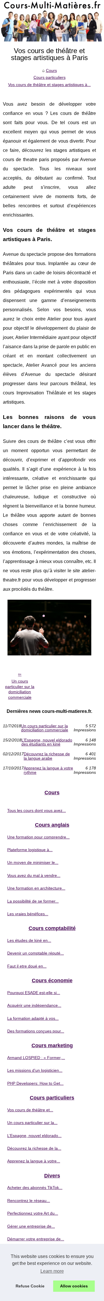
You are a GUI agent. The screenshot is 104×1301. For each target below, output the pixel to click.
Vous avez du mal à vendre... (33, 875)
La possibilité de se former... (33, 901)
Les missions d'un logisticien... (34, 1070)
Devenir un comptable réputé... (35, 953)
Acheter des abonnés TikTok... (34, 1187)
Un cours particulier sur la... (32, 1122)
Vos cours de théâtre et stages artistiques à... (49, 84)
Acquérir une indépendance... (34, 1005)
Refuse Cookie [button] (30, 1286)
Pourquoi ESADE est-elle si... (33, 992)
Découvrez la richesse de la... (34, 1148)
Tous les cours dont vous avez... (36, 810)
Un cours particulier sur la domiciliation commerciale (19, 689)
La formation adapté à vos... (33, 1018)
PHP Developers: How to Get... (35, 1083)
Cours (51, 70)
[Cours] (52, 21)
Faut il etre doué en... (27, 966)
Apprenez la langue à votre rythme (48, 770)
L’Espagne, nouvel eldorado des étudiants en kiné (46, 742)
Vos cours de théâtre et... (30, 1110)
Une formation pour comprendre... (38, 837)
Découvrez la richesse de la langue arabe (47, 756)
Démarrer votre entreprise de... (35, 1239)
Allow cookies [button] (74, 1286)
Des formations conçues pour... (35, 1031)
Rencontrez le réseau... (28, 1200)
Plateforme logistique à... (30, 849)
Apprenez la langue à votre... (33, 1161)
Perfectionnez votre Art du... (32, 1213)
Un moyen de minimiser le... (32, 862)
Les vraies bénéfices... (27, 914)
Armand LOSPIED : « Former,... (36, 1057)
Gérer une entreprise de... (31, 1226)
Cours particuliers (50, 77)
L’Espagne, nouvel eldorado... (34, 1135)
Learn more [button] (52, 1271)
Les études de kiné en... (29, 940)
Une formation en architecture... (36, 888)
